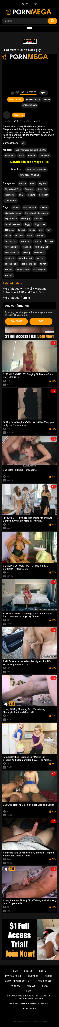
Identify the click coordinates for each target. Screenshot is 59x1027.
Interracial (10, 195)
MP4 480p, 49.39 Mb (36, 169)
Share (47, 99)
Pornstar (43, 195)
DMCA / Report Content (18, 981)
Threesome (10, 200)
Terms (48, 976)
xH (23, 143)
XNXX (45, 986)
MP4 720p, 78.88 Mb (29, 175)
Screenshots (33, 99)
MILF (21, 195)
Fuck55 (29, 991)
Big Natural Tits (13, 189)
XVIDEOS (31, 986)
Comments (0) (29, 105)
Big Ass (42, 183)
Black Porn (29, 1008)
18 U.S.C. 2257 (45, 981)
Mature (31, 195)
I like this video (12, 92)
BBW (32, 183)
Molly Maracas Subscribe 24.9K (31, 150)
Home (14, 971)
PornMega (26, 1022)
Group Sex (42, 189)
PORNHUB (15, 986)
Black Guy (10, 155)
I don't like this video (17, 92)
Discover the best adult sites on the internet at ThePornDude (28, 997)
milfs (21, 155)
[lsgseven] (6, 115)
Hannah (32, 155)
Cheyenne (44, 155)
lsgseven (18, 115)
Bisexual (29, 189)
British (22, 183)
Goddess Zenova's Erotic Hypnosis (29, 1003)
